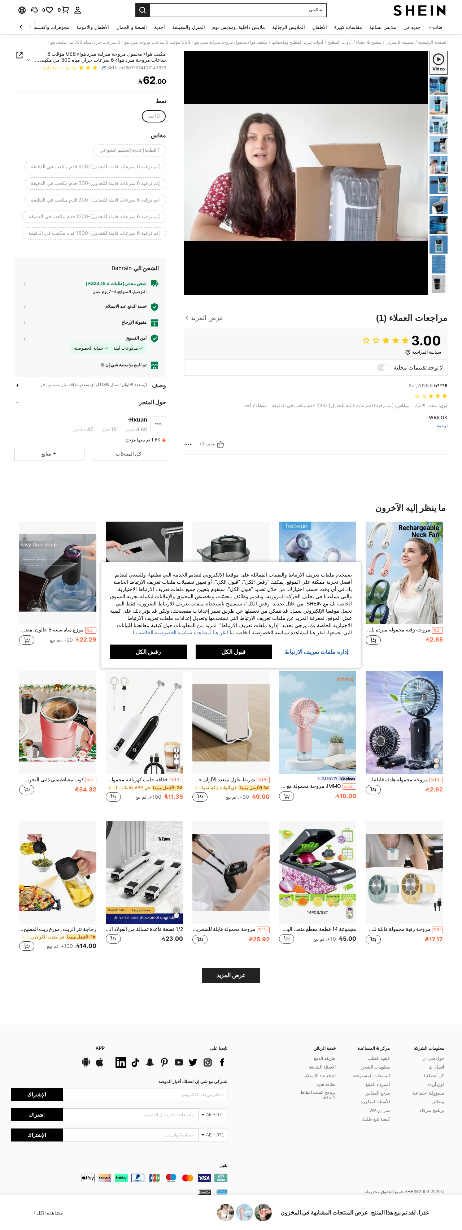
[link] (63, 9)
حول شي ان (433, 1058)
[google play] (86, 1065)
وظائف (437, 1101)
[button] (34, 10)
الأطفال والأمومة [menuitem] (93, 27)
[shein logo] (419, 10)
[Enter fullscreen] (192, 289)
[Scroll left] (29, 27)
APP (100, 1048)
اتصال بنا (436, 1067)
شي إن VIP (379, 1110)
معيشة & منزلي (399, 42)
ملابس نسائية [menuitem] (382, 27)
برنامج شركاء (432, 1110)
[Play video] (306, 172)
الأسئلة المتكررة (375, 1101)
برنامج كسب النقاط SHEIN (318, 1095)
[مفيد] (220, 444)
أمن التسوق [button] (136, 338)
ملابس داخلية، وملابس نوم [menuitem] (238, 27)
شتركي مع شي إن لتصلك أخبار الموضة (192, 1081)
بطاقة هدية (326, 1084)
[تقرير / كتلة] (188, 444)
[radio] (154, 116)
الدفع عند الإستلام (320, 1075)
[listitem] (404, 591)
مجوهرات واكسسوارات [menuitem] (46, 27)
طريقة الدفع (325, 1058)
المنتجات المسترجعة (371, 1075)
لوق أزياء (436, 1084)
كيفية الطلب (378, 1058)
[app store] (100, 1065)
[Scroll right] (20, 27)
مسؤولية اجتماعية (428, 1093)
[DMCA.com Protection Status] (205, 1191)
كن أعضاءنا (434, 1075)
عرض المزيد (231, 975)
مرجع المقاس (377, 1093)
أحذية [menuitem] (159, 27)
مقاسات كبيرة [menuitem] (348, 27)
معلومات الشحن (375, 1067)
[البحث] (142, 10)
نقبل (223, 1165)
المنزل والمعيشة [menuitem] (188, 27)
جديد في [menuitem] (412, 27)
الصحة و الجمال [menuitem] (131, 27)
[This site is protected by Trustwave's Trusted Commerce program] (222, 1191)
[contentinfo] (119, 1178)
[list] (169, 1062)
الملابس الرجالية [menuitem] (288, 27)
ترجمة (442, 426)
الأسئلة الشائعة (322, 1067)
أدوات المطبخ (339, 42)
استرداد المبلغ (377, 1084)
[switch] (383, 367)
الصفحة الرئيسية (433, 42)
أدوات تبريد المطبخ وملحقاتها (297, 42)
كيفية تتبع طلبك (376, 1119)
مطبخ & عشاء (368, 42)
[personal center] (77, 10)
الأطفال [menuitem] (319, 27)
